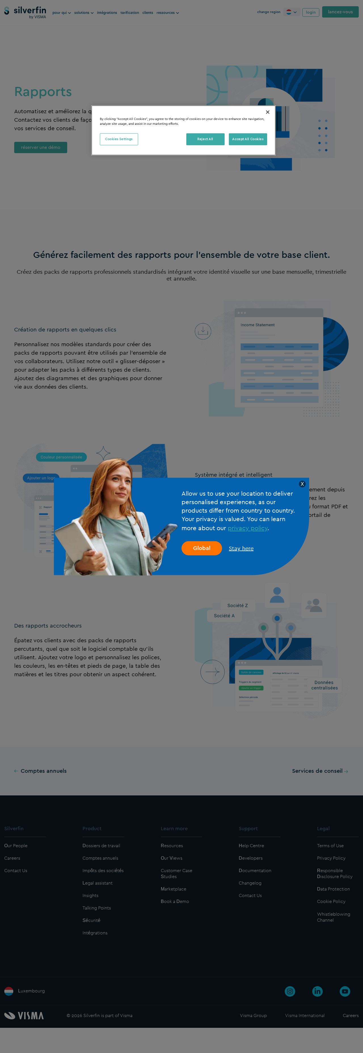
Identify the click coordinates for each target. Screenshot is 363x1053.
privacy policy (247, 528)
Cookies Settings (119, 139)
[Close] (267, 112)
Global (201, 548)
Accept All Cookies (247, 139)
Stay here (241, 548)
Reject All (205, 139)
